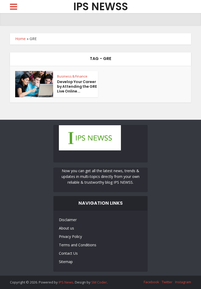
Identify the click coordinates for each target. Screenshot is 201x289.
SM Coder (99, 282)
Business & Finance (72, 76)
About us (66, 228)
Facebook (151, 282)
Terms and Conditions (77, 244)
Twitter (167, 282)
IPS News (66, 282)
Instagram (183, 282)
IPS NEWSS (100, 7)
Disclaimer (68, 219)
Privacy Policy (70, 236)
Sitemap (66, 261)
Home (20, 38)
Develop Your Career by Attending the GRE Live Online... (77, 86)
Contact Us (68, 253)
